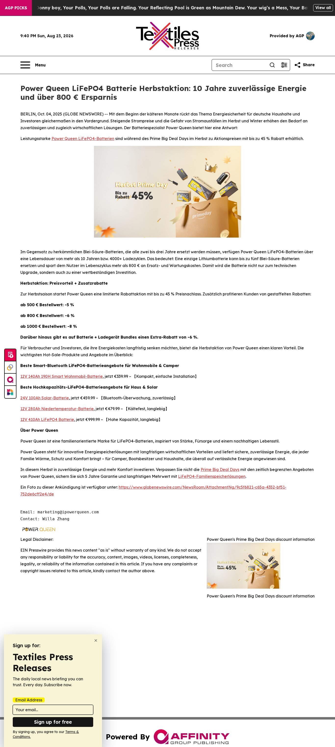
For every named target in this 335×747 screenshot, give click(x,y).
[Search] (272, 65)
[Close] (95, 640)
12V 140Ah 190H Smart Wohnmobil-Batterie (61, 376)
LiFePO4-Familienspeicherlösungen (211, 476)
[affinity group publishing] (10, 380)
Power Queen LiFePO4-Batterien (83, 138)
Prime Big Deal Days (220, 469)
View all (323, 7)
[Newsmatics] (10, 392)
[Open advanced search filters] (284, 65)
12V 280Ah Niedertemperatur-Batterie (57, 408)
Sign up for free (53, 722)
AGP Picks (16, 7)
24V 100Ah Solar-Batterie (44, 397)
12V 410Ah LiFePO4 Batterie (47, 419)
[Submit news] (10, 355)
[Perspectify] (10, 367)
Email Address (28, 699)
